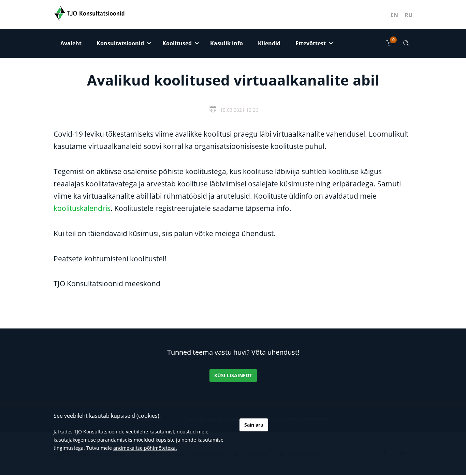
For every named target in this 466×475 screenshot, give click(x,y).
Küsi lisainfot (233, 375)
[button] (406, 43)
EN (394, 15)
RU (408, 15)
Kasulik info (226, 43)
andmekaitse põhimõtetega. (145, 448)
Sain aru (253, 425)
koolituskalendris (82, 208)
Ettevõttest (310, 43)
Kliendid (269, 43)
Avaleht (71, 43)
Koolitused (177, 43)
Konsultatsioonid (120, 43)
